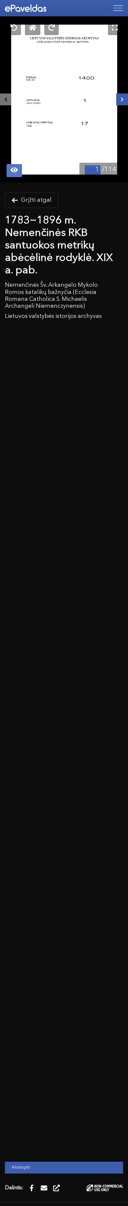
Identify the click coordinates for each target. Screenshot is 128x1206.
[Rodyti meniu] (118, 8)
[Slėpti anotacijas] (14, 170)
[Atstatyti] (32, 28)
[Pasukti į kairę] (14, 28)
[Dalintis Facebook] (31, 1188)
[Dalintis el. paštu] (44, 1188)
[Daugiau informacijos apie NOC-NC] (105, 1187)
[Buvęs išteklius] (6, 99)
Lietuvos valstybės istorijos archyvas (53, 316)
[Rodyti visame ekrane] (115, 28)
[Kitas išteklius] (122, 99)
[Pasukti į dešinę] (51, 28)
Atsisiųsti (20, 1167)
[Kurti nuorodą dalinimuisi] (56, 1188)
